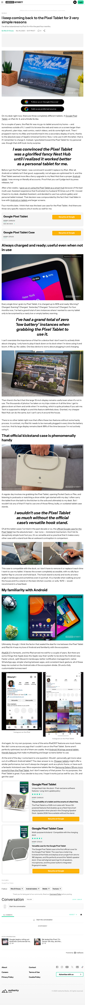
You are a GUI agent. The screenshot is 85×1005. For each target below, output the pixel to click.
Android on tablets (19, 200)
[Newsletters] (77, 967)
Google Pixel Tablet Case (19, 232)
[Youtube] (67, 967)
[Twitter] (72, 967)
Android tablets (32, 888)
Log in (74, 899)
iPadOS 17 (6, 653)
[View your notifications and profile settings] (81, 914)
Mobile (4, 13)
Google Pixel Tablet (15, 216)
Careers (5, 972)
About (4, 967)
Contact (32, 967)
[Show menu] (2, 2)
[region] (42, 926)
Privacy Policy (8, 977)
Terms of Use (34, 972)
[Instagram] (62, 967)
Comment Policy (55, 894)
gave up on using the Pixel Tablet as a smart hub (42, 188)
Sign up (79, 899)
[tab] (8, 915)
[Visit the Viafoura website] (78, 953)
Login (81, 2)
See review (8, 223)
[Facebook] (57, 967)
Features (5, 880)
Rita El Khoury (9, 31)
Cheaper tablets (61, 761)
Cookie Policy (34, 977)
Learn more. (61, 10)
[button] (42, 2)
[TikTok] (82, 967)
